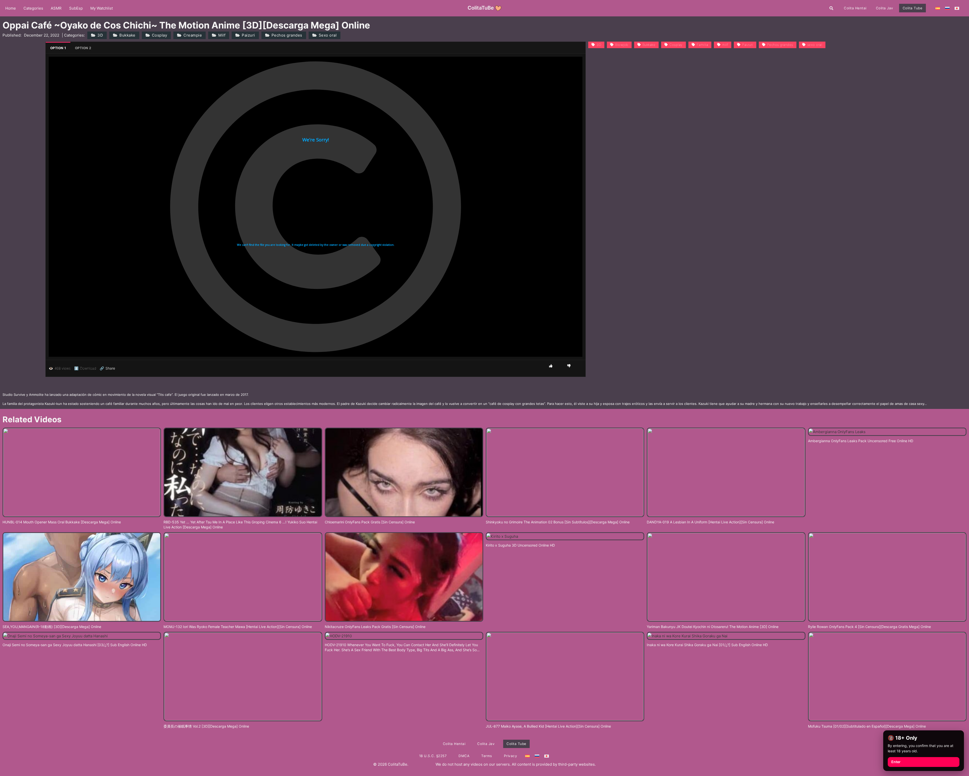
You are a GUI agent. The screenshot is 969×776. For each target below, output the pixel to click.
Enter (896, 762)
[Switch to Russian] (947, 8)
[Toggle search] (831, 8)
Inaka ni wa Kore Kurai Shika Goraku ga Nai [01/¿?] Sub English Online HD (707, 645)
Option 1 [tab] (58, 48)
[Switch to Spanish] (938, 8)
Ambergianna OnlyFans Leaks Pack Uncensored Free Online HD (860, 441)
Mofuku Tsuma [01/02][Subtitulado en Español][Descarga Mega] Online (867, 726)
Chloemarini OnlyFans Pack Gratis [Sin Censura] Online (370, 522)
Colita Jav (884, 8)
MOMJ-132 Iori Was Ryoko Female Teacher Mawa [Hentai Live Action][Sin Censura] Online (238, 626)
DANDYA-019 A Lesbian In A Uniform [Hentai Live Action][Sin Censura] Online (710, 522)
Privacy (510, 756)
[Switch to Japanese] (957, 8)
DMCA (464, 756)
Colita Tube (913, 8)
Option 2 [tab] (83, 48)
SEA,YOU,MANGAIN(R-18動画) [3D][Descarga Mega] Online (52, 626)
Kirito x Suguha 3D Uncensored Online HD (520, 545)
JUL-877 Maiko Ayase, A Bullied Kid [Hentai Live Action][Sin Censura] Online (548, 726)
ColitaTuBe (481, 7)
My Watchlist (101, 8)
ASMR (56, 8)
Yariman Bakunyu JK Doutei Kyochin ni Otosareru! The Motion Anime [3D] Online (712, 626)
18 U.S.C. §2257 (433, 756)
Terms (486, 756)
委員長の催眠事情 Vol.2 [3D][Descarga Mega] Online (206, 726)
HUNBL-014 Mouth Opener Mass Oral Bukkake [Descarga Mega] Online (62, 522)
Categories (33, 8)
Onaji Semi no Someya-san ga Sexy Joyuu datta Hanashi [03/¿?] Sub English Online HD (75, 645)
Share (107, 368)
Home (10, 8)
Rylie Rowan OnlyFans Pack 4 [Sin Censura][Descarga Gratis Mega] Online (869, 626)
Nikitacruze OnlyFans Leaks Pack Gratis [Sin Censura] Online (375, 626)
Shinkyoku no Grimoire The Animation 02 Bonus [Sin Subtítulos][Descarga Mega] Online (558, 522)
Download (85, 368)
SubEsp (76, 8)
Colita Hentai (855, 8)
